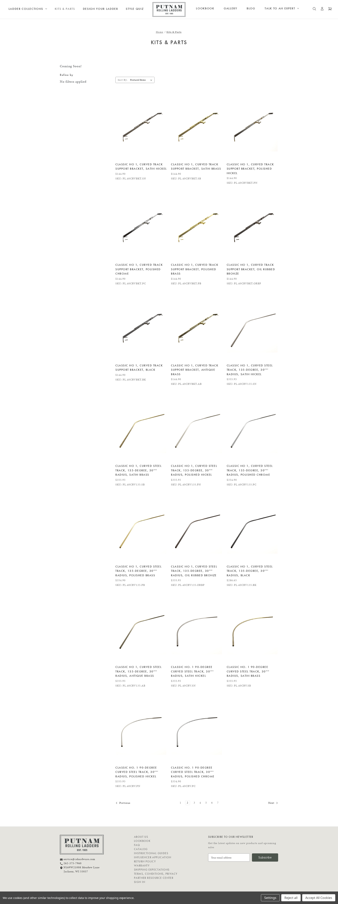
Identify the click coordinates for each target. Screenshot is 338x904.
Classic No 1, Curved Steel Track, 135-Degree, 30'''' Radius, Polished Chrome (250, 470)
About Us (141, 837)
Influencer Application (152, 857)
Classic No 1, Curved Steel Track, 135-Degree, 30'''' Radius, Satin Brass (138, 470)
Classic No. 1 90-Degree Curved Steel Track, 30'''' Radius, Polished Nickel (136, 772)
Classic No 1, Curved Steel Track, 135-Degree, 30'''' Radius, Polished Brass (138, 571)
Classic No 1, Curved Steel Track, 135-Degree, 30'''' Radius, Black (250, 571)
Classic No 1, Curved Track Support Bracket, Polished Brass (194, 269)
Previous (124, 803)
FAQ (137, 845)
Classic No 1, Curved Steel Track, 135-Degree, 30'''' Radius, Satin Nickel (250, 369)
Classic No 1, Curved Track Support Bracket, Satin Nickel (141, 166)
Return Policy (145, 861)
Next (271, 803)
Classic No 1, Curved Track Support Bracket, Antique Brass (194, 369)
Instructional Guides (151, 853)
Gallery (230, 8)
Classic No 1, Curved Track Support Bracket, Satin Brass (196, 166)
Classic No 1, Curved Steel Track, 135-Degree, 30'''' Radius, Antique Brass (138, 671)
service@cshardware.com (79, 859)
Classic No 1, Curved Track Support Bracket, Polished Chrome (139, 269)
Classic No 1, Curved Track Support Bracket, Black (139, 367)
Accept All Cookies (318, 898)
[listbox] (141, 80)
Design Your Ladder (100, 9)
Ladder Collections (26, 9)
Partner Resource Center (153, 878)
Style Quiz (135, 9)
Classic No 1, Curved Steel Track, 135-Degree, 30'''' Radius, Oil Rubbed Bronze (194, 571)
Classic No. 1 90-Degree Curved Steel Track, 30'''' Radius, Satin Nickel (192, 671)
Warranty (142, 865)
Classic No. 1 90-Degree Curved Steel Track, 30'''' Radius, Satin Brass (248, 671)
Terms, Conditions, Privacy (155, 873)
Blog (251, 8)
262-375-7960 (72, 863)
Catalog (141, 849)
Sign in (139, 882)
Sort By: (123, 80)
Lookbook (205, 8)
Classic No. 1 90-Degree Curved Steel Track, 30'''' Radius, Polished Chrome (193, 772)
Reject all (291, 898)
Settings (270, 898)
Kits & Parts (65, 9)
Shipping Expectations (151, 869)
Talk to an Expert (280, 8)
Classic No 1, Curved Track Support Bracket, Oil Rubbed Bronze (251, 269)
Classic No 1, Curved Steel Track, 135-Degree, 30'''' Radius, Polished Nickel (194, 470)
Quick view (141, 126)
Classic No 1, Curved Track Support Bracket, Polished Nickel (250, 168)
